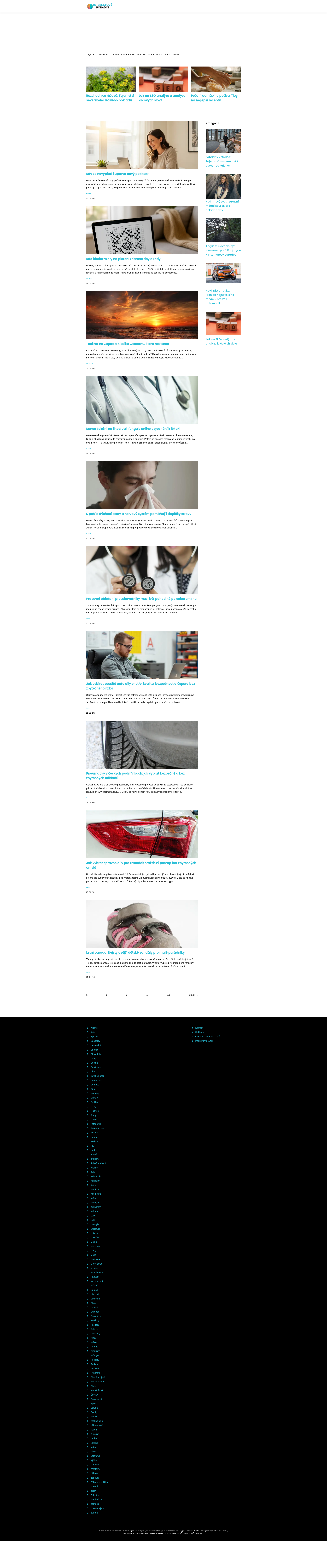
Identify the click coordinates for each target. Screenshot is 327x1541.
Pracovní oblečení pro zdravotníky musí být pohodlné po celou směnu (141, 599)
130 (168, 995)
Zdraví (176, 54)
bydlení (89, 278)
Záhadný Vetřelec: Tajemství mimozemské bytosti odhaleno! (222, 161)
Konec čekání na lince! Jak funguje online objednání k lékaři (132, 429)
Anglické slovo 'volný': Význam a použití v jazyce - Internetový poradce (223, 250)
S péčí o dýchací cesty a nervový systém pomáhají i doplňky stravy (138, 514)
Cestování (103, 54)
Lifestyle (141, 54)
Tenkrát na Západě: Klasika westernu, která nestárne (127, 344)
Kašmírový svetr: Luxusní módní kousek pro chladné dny (222, 206)
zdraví (88, 448)
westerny (89, 363)
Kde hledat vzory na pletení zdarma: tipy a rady (123, 259)
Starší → (193, 995)
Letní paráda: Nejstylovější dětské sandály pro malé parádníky (135, 952)
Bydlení (91, 54)
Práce (159, 54)
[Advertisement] (163, 32)
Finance (115, 54)
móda (88, 618)
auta (87, 708)
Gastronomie (128, 54)
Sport (167, 54)
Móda (151, 54)
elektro (88, 193)
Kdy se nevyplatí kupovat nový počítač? (117, 174)
